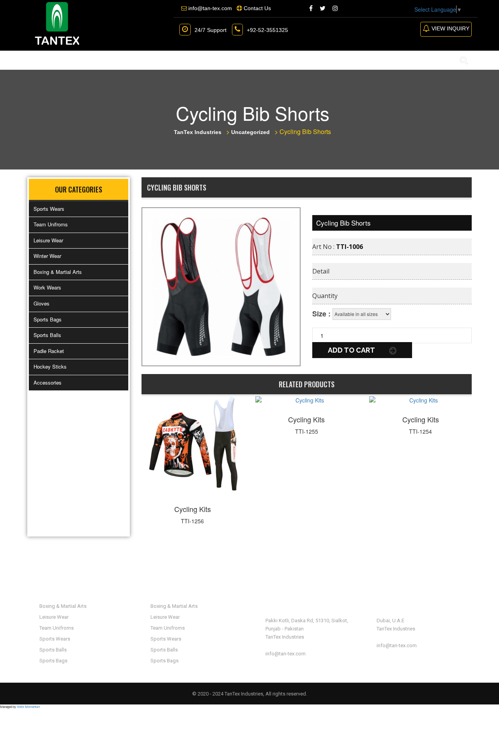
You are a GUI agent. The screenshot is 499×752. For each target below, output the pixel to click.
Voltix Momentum (28, 706)
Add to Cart (352, 350)
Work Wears (47, 287)
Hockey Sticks (50, 366)
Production (201, 60)
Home (43, 60)
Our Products (137, 60)
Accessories (48, 382)
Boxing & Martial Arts (58, 271)
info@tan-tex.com (285, 654)
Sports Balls (47, 335)
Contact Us (257, 60)
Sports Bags (48, 319)
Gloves (42, 303)
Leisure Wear (48, 240)
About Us (82, 60)
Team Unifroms (51, 224)
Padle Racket (49, 351)
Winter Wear (47, 255)
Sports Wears (49, 208)
